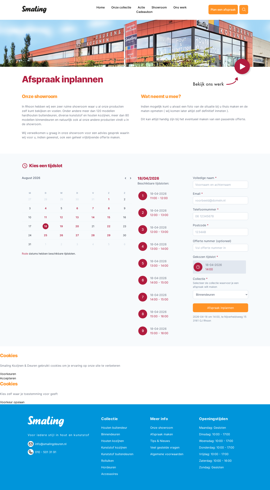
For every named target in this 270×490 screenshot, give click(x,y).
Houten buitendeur (114, 427)
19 (61, 226)
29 (108, 235)
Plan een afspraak (223, 9)
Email (198, 193)
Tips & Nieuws (160, 441)
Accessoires (109, 474)
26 (61, 235)
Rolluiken (107, 460)
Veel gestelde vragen (164, 447)
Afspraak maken (161, 434)
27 (77, 235)
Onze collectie (121, 7)
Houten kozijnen (112, 441)
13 (77, 217)
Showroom (160, 7)
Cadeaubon (144, 12)
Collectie (200, 279)
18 (45, 226)
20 (77, 226)
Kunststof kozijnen (114, 447)
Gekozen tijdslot (205, 257)
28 (93, 235)
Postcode (200, 225)
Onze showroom (161, 427)
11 (45, 217)
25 (45, 235)
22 (108, 226)
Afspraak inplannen (220, 308)
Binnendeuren (110, 434)
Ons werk (180, 7)
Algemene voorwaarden (166, 454)
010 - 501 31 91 (45, 452)
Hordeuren (108, 467)
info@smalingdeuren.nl (50, 444)
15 (108, 217)
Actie (142, 7)
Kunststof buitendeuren (117, 454)
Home (100, 7)
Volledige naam (205, 178)
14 (92, 217)
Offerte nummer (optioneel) (212, 241)
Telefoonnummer (206, 209)
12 (61, 217)
